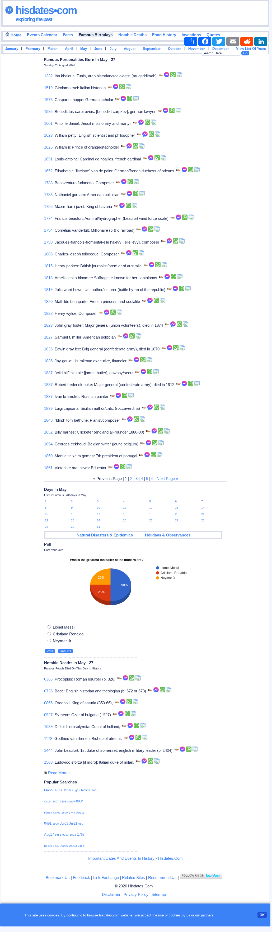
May (83, 49)
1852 (48, 432)
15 (46, 514)
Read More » (59, 773)
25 (124, 520)
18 (124, 514)
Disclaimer (111, 894)
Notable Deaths (132, 34)
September (152, 49)
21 (202, 514)
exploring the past (34, 19)
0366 (48, 679)
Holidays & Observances (167, 535)
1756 (48, 206)
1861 (48, 467)
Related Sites (133, 877)
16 (72, 514)
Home (15, 35)
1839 (48, 408)
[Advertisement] (253, 140)
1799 (48, 242)
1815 (48, 266)
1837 (48, 372)
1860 (48, 456)
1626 (48, 147)
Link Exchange (106, 877)
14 (202, 507)
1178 (48, 738)
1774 (48, 218)
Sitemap (159, 894)
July (113, 49)
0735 (48, 691)
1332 (48, 76)
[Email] (233, 41)
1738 (48, 182)
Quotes (213, 34)
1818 (48, 277)
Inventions (191, 34)
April (69, 49)
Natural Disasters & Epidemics (105, 535)
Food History (164, 34)
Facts (68, 34)
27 (176, 520)
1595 (48, 111)
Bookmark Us (58, 877)
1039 (48, 726)
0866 (48, 703)
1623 (48, 135)
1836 (48, 349)
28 (202, 520)
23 (72, 520)
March (53, 49)
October (174, 49)
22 (46, 520)
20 (176, 514)
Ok (262, 915)
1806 (48, 254)
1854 (48, 444)
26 (150, 520)
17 (98, 514)
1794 (48, 230)
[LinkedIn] (261, 41)
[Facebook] (205, 41)
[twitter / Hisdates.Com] (201, 877)
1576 (48, 99)
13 (176, 507)
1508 (48, 762)
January (11, 49)
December (220, 49)
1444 (48, 750)
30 (72, 526)
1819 (48, 289)
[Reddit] (247, 41)
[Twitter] (219, 41)
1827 (48, 337)
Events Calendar (42, 34)
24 (98, 520)
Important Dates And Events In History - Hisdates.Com (135, 858)
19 (150, 514)
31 (98, 526)
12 (150, 507)
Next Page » (167, 478)
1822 (48, 313)
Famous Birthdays (95, 34)
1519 (48, 87)
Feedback (81, 877)
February (33, 49)
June (98, 49)
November (196, 49)
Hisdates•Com (45, 10)
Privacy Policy (136, 894)
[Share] (191, 41)
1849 (48, 420)
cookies (175, 915)
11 (124, 507)
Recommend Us (162, 877)
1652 (48, 171)
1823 (48, 325)
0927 (48, 714)
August (129, 49)
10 (98, 507)
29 (46, 526)
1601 (48, 123)
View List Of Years (251, 49)
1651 (48, 159)
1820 (48, 301)
